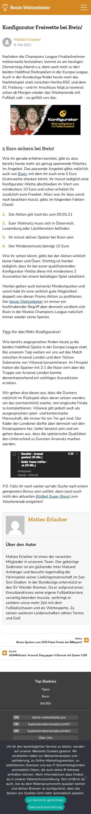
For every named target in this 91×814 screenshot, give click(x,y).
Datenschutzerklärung (45, 807)
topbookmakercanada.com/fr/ (49, 724)
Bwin (22, 173)
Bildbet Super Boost (52, 496)
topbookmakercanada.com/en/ (49, 731)
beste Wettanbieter (26, 301)
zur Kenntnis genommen (45, 800)
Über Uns (45, 737)
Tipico (45, 689)
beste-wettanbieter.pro (49, 717)
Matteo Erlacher (47, 519)
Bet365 (45, 703)
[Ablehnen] (85, 777)
